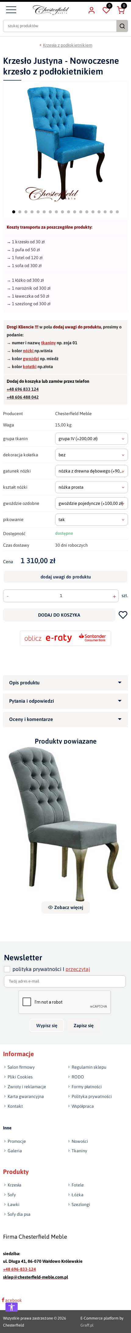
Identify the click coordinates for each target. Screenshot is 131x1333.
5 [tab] (38, 211)
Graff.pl (87, 1325)
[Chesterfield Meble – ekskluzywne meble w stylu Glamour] (51, 10)
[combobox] (91, 439)
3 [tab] (25, 211)
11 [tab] (74, 211)
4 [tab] (32, 211)
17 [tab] (111, 211)
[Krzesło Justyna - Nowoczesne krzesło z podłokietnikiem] (66, 142)
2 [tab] (19, 211)
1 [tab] (13, 211)
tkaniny (48, 342)
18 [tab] (117, 211)
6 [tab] (44, 211)
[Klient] (91, 10)
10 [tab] (68, 211)
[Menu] (10, 10)
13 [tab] (86, 211)
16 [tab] (105, 211)
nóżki (28, 350)
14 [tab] (92, 211)
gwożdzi (31, 358)
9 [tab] (62, 211)
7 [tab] (50, 211)
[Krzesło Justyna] (65, 823)
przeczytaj (78, 969)
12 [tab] (80, 211)
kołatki (30, 366)
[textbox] (91, 438)
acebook (13, 1300)
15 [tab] (99, 211)
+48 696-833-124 (19, 1269)
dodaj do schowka (123, 615)
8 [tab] (56, 211)
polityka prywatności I (51, 969)
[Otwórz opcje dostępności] (11, 1307)
